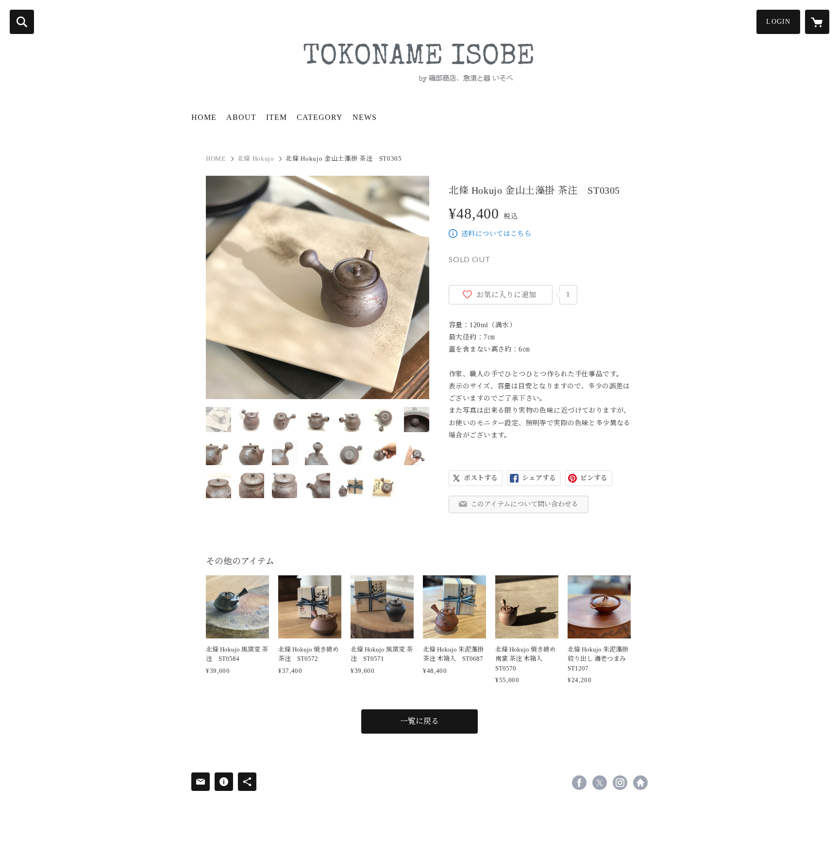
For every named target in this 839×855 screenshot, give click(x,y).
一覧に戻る (419, 721)
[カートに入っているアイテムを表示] (817, 22)
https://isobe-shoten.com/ (640, 782)
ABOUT (241, 117)
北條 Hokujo (255, 158)
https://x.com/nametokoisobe (599, 782)
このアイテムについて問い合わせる (524, 504)
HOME (204, 117)
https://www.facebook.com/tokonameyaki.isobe (579, 782)
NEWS (364, 117)
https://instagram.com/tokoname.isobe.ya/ (620, 782)
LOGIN (778, 21)
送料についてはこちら (496, 233)
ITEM (276, 117)
